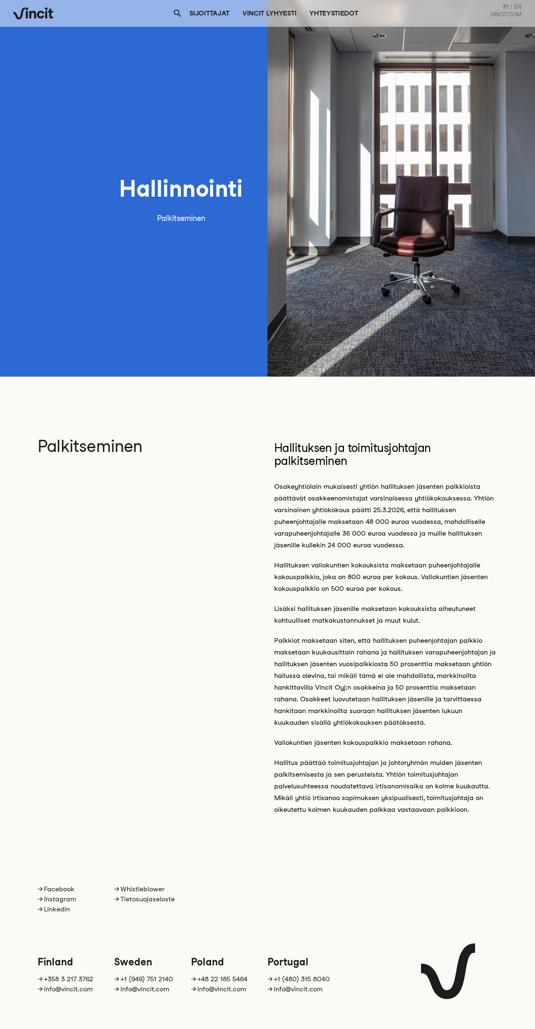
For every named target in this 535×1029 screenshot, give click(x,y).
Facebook (59, 889)
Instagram (60, 899)
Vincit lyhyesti (269, 13)
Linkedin (57, 909)
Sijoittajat (209, 13)
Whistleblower (142, 889)
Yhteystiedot (333, 13)
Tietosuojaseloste (147, 899)
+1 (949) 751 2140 (146, 979)
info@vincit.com (68, 989)
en (518, 7)
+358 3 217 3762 (68, 979)
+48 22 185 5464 (222, 979)
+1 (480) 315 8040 (302, 979)
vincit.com (506, 14)
